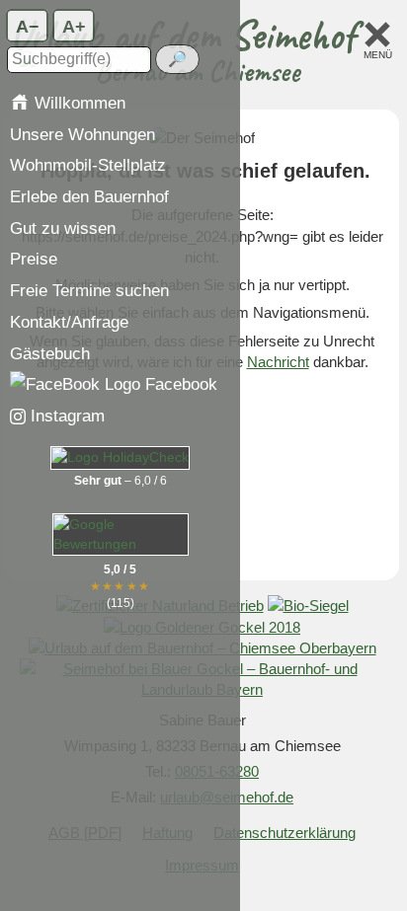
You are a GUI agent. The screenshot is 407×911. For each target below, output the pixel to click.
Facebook (178, 384)
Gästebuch (50, 353)
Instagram (65, 415)
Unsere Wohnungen (82, 134)
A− (28, 25)
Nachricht (278, 361)
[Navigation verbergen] (377, 33)
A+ (74, 25)
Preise (33, 258)
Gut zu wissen (63, 228)
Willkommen (77, 103)
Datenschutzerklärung (284, 832)
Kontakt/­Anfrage (69, 322)
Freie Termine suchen (89, 290)
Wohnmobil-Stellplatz (88, 165)
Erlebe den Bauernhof (89, 196)
